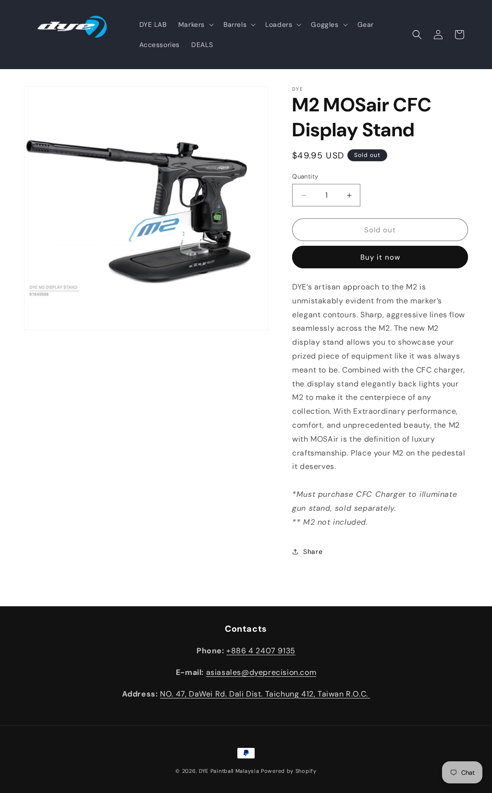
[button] (195, 24)
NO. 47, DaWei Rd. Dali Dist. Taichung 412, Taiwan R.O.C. (265, 694)
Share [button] (312, 551)
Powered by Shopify (289, 771)
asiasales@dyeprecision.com (261, 672)
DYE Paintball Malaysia (229, 771)
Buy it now (380, 257)
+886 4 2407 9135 (260, 651)
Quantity (305, 176)
